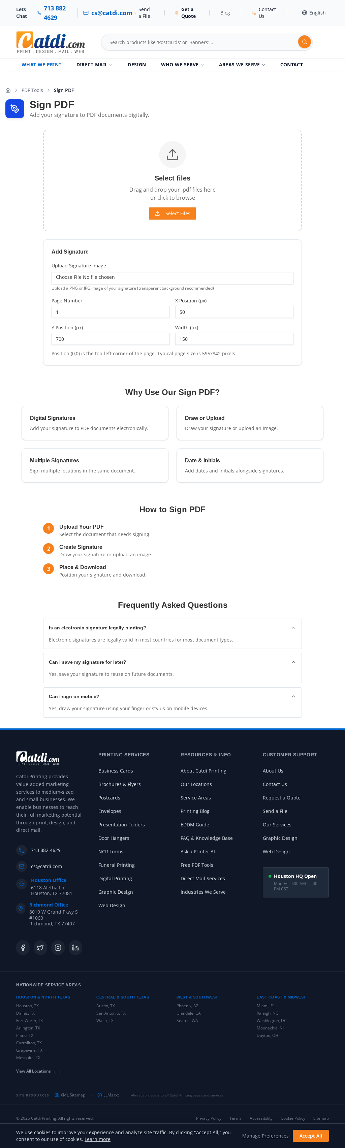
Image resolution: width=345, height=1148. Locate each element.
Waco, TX (105, 1020)
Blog (225, 12)
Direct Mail (92, 64)
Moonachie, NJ (270, 1028)
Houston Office (48, 880)
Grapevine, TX (29, 1050)
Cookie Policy (293, 1118)
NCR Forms (110, 851)
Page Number (67, 300)
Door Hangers (113, 838)
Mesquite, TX (28, 1057)
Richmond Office (48, 905)
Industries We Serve (203, 892)
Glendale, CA (189, 1013)
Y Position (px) (67, 327)
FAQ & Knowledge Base (207, 838)
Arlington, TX (28, 1028)
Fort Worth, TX (29, 1020)
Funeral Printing (116, 865)
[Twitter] (40, 947)
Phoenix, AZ (187, 1006)
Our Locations (196, 784)
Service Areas (196, 797)
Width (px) (186, 327)
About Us (273, 770)
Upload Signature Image (79, 265)
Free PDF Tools (197, 865)
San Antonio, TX (111, 1013)
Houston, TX (27, 1006)
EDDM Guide (195, 824)
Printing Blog (195, 811)
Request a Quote (282, 797)
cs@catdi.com (46, 866)
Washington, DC (272, 1020)
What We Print (42, 64)
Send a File (275, 811)
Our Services (277, 824)
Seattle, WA (187, 1020)
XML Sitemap (73, 1095)
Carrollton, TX (29, 1043)
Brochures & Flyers (119, 784)
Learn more (98, 1139)
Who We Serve (180, 64)
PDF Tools (32, 90)
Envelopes (109, 811)
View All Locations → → (38, 1071)
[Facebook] (23, 947)
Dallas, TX (25, 1013)
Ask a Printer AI (198, 851)
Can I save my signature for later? (87, 662)
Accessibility (261, 1118)
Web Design (111, 905)
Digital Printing (115, 878)
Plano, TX (24, 1035)
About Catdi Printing (203, 770)
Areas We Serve (239, 64)
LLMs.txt (111, 1095)
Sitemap (321, 1118)
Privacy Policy (208, 1118)
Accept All (311, 1136)
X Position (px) (191, 300)
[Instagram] (58, 947)
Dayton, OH (267, 1035)
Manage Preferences (265, 1136)
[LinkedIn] (75, 947)
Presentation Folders (121, 824)
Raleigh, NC (267, 1013)
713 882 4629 (46, 850)
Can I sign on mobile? (74, 696)
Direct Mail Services (203, 878)
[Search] (304, 41)
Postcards (109, 797)
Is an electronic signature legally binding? (97, 627)
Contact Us (275, 784)
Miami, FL (266, 1006)
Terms (235, 1118)
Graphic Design (115, 892)
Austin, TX (105, 1006)
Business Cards (115, 770)
